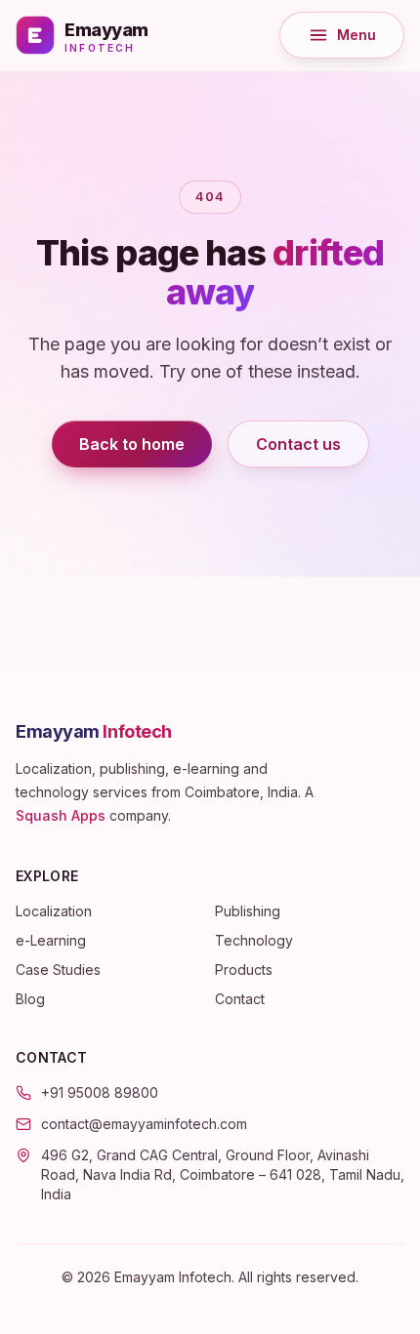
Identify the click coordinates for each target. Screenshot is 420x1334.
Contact (240, 998)
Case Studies (58, 969)
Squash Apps (60, 815)
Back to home (132, 444)
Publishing (247, 911)
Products (244, 969)
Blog (30, 998)
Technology (254, 940)
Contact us (298, 444)
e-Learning (51, 940)
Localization (54, 911)
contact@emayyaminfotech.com (144, 1123)
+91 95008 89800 (99, 1092)
